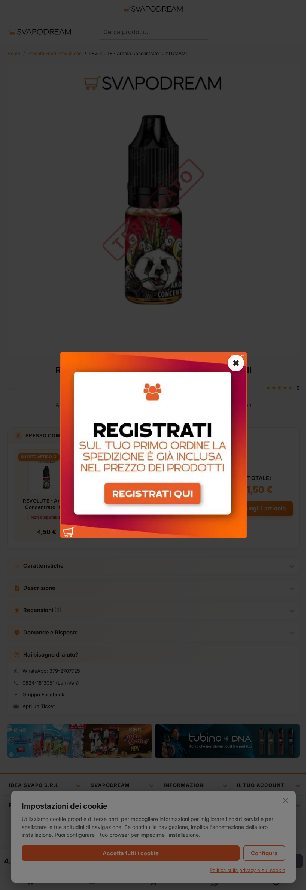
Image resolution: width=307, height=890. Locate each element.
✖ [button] (235, 363)
